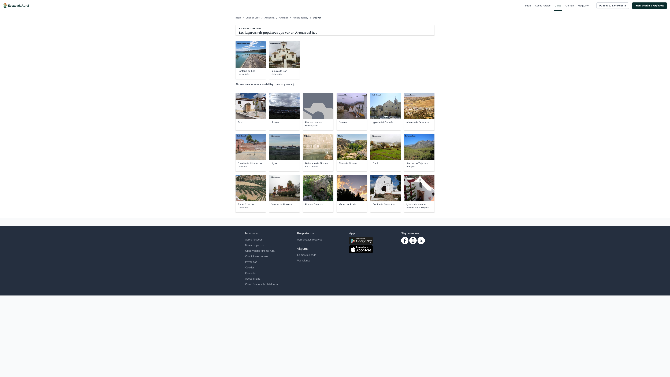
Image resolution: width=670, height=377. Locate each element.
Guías (558, 5)
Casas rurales (542, 5)
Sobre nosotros (254, 239)
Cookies (250, 267)
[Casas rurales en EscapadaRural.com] (16, 5)
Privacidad (251, 261)
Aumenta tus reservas (309, 239)
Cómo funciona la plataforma (261, 284)
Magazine (583, 5)
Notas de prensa (254, 245)
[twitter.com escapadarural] (421, 243)
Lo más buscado (306, 254)
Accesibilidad (252, 278)
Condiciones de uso (256, 256)
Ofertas (569, 5)
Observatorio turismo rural (260, 250)
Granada (283, 18)
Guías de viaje (253, 18)
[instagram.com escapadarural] (413, 243)
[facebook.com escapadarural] (404, 243)
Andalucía (269, 18)
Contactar (250, 273)
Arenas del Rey (300, 18)
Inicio (528, 5)
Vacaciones (303, 260)
